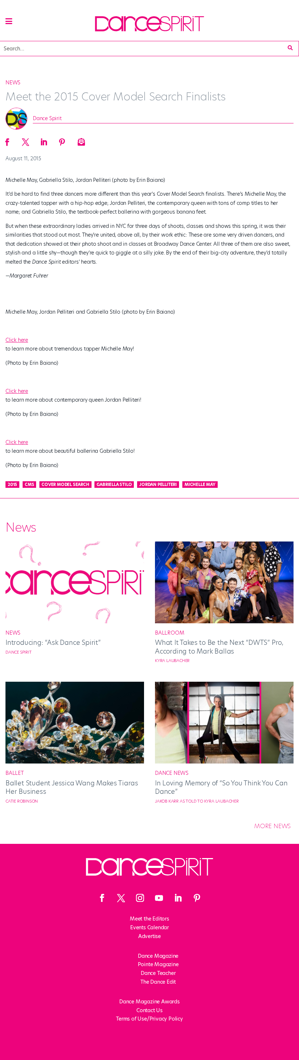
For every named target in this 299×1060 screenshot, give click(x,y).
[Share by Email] (80, 139)
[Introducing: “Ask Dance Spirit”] (74, 621)
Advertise (149, 936)
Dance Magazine (158, 956)
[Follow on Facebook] (102, 898)
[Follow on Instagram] (140, 898)
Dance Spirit (47, 118)
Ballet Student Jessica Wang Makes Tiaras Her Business (71, 787)
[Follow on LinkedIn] (178, 898)
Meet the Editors (149, 918)
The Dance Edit (158, 982)
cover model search (65, 484)
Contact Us (149, 1010)
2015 (12, 484)
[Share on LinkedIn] (44, 139)
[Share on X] (25, 139)
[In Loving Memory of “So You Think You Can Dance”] (224, 761)
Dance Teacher (158, 973)
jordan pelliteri (158, 484)
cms (29, 484)
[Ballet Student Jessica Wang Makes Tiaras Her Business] (74, 761)
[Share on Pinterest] (62, 139)
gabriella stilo (114, 484)
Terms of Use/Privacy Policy (149, 1018)
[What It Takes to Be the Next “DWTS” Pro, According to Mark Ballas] (224, 621)
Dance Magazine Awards (149, 1001)
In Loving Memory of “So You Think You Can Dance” (221, 787)
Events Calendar (149, 927)
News (12, 82)
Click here (16, 340)
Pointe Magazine (158, 964)
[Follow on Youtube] (159, 898)
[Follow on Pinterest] (197, 898)
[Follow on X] (121, 898)
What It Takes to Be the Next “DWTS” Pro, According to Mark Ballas (219, 646)
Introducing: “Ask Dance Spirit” (53, 642)
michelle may (200, 484)
